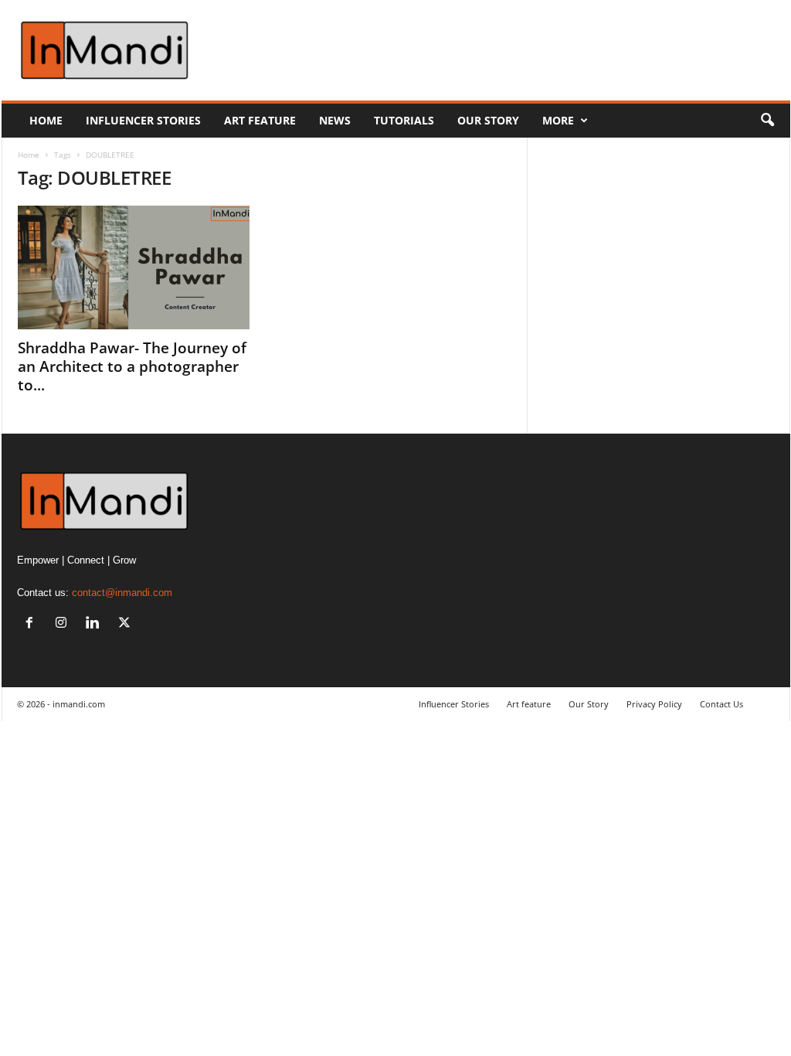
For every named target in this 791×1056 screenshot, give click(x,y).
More (558, 120)
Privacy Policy (654, 704)
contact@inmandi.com (122, 592)
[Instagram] (64, 624)
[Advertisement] (509, 50)
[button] (767, 121)
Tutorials (404, 120)
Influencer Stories (143, 120)
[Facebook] (33, 624)
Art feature (260, 120)
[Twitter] (126, 624)
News (335, 120)
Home (46, 120)
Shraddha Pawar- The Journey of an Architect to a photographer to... (132, 366)
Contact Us (721, 704)
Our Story (488, 120)
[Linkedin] (96, 624)
